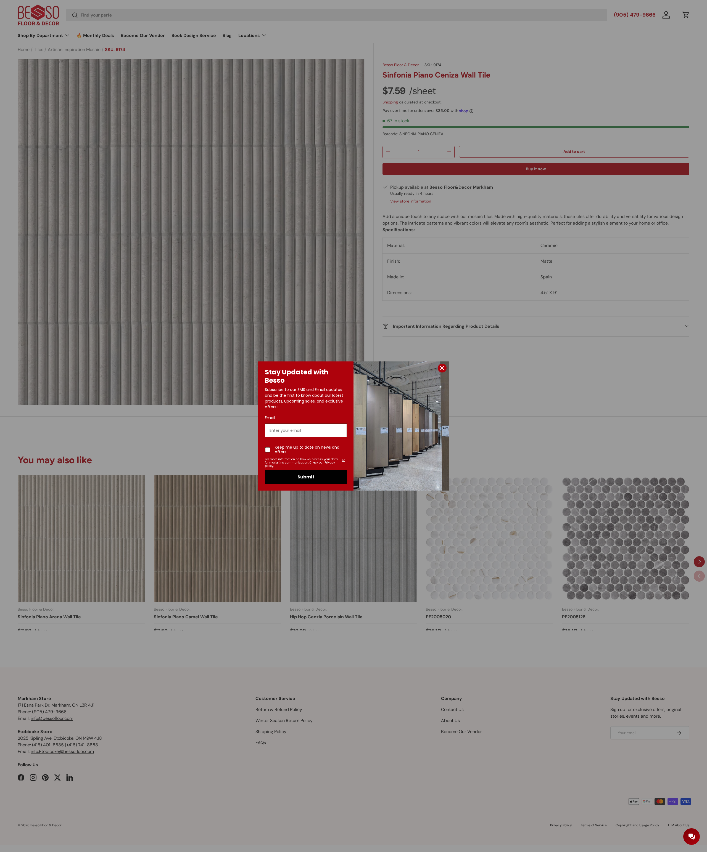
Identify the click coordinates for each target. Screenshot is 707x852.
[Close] (442, 368)
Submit (306, 477)
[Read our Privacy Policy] (343, 460)
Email (270, 417)
